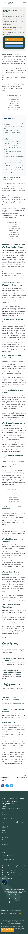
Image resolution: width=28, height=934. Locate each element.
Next (25, 775)
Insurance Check (6, 837)
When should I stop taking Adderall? (14, 169)
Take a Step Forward (10, 172)
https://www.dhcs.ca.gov (8, 878)
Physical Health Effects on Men (12, 130)
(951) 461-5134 (6, 814)
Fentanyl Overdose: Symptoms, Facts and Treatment (5, 779)
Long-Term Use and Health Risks (12, 141)
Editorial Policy (6, 29)
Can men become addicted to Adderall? (15, 167)
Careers (4, 832)
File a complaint (17, 913)
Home (4, 32)
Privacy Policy (5, 844)
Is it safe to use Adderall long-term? (14, 165)
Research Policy (13, 29)
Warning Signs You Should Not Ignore (14, 145)
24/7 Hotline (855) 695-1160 (14, 39)
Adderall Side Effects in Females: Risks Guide (22, 778)
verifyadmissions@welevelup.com (11, 451)
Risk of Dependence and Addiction (13, 143)
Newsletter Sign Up (9, 859)
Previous (3, 775)
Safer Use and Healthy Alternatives (13, 151)
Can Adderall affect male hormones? (14, 160)
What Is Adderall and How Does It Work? (14, 121)
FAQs (7, 153)
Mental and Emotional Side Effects (13, 136)
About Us (4, 841)
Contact (4, 835)
